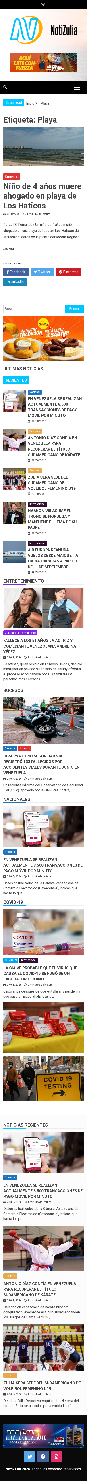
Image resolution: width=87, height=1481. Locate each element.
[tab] (16, 380)
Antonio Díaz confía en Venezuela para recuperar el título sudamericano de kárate (39, 1289)
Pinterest (70, 272)
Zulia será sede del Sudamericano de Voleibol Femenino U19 (52, 483)
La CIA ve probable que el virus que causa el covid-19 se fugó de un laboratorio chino (40, 973)
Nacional (34, 392)
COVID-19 (13, 902)
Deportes (34, 431)
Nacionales (16, 799)
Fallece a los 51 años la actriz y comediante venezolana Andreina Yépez (39, 646)
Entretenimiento (23, 581)
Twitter (43, 272)
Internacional (37, 504)
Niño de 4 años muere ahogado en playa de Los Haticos (42, 196)
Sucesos (12, 177)
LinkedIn (17, 282)
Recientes (16, 380)
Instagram (56, 1456)
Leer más (8, 248)
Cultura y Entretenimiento (20, 632)
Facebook (17, 272)
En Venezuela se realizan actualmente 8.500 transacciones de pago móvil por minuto (43, 865)
